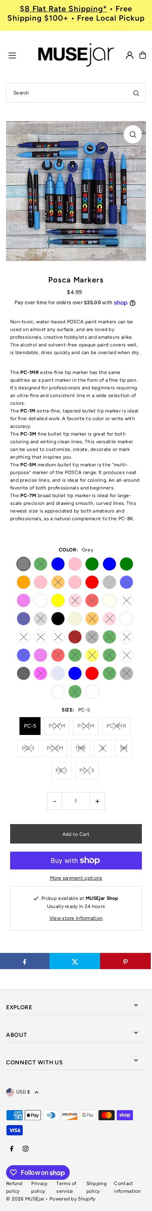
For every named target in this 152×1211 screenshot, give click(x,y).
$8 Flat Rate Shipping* (63, 8)
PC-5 (30, 726)
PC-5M (55, 748)
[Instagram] (25, 1149)
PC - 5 (86, 770)
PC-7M (57, 726)
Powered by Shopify (72, 1199)
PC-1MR (116, 726)
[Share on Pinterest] (125, 961)
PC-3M (85, 726)
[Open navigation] (18, 54)
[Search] (136, 93)
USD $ (23, 1092)
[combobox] (76, 93)
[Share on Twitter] (74, 961)
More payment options (76, 878)
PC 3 (61, 770)
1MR (80, 748)
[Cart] (142, 55)
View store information (76, 918)
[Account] (129, 55)
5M (124, 748)
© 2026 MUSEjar (25, 1199)
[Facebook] (11, 1149)
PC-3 (28, 748)
